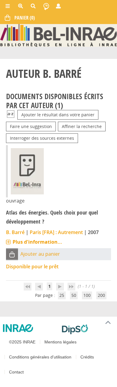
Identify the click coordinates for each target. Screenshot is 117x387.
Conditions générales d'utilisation (40, 357)
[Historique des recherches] (46, 6)
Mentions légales (60, 342)
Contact (16, 372)
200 (101, 295)
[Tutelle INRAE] (30, 328)
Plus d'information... (37, 242)
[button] (12, 254)
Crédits (87, 357)
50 (73, 295)
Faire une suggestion (31, 126)
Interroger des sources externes (42, 138)
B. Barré (15, 232)
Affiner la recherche (82, 126)
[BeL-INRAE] (58, 35)
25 (61, 295)
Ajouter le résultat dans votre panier (57, 114)
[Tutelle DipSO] (87, 329)
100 (87, 295)
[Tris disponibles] (10, 114)
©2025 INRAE (22, 342)
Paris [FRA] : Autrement (56, 232)
